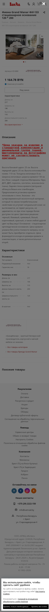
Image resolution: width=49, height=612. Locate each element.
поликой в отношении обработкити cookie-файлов (20, 600)
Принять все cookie (38, 606)
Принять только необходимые (15, 606)
